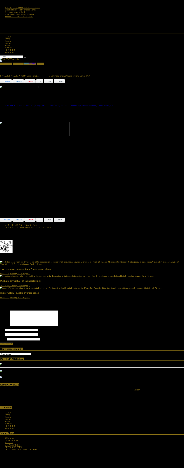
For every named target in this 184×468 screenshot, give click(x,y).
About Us (9, 443)
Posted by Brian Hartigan (29, 76)
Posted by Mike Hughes (19, 274)
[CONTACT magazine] (10, 59)
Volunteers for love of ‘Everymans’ (19, 16)
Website (3, 339)
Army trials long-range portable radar (19, 14)
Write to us (9, 52)
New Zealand (18, 64)
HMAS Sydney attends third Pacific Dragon (22, 7)
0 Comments (54, 76)
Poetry (7, 39)
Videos (8, 45)
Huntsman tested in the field (16, 12)
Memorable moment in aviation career (19, 292)
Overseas (32, 64)
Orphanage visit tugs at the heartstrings (20, 281)
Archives (8, 48)
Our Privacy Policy (12, 445)
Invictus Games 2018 (81, 76)
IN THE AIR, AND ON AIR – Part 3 (21, 225)
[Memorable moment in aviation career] (81, 288)
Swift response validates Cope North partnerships (25, 269)
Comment (4, 325)
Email (2, 334)
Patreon (137, 390)
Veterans (40, 64)
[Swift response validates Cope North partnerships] (92, 264)
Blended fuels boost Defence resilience (20, 10)
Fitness (8, 43)
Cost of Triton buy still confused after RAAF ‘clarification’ (29, 227)
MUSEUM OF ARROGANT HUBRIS (21, 449)
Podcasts (8, 41)
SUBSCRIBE (10, 50)
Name (2, 330)
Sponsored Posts (11, 440)
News (26, 64)
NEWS (8, 36)
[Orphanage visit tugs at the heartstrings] (77, 276)
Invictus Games (6, 64)
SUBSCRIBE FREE (13, 447)
